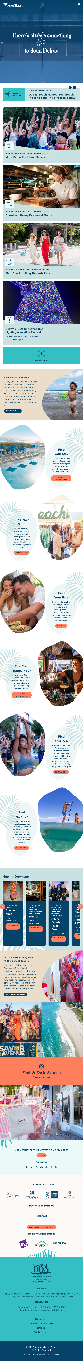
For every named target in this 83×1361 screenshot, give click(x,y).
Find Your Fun (21, 848)
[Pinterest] (51, 1167)
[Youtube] (41, 1167)
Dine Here (61, 626)
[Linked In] (56, 1167)
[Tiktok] (46, 1167)
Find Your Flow (61, 772)
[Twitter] (31, 1167)
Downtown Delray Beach (45, 1347)
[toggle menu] (79, 4)
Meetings (39, 1327)
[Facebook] (26, 1167)
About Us (39, 1319)
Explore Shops (21, 553)
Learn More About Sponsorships (41, 1227)
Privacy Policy (43, 1355)
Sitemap (55, 1355)
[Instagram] (36, 1167)
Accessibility (29, 1355)
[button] (74, 87)
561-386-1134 (58, 1310)
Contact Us (40, 1332)
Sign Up (41, 1155)
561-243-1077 (59, 1307)
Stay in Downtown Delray (61, 478)
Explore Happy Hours (21, 695)
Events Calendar (39, 1323)
